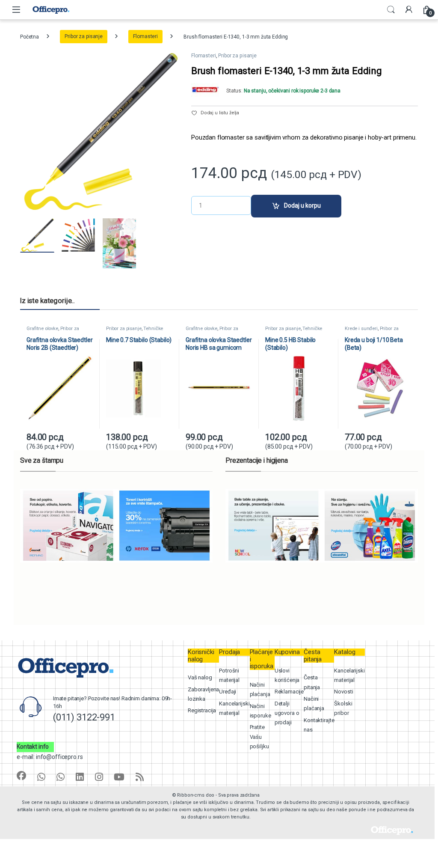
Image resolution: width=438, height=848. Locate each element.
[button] (170, 62)
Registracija (202, 710)
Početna (29, 36)
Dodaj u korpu (302, 205)
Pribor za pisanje (84, 36)
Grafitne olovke (42, 328)
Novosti (343, 691)
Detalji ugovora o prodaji (287, 713)
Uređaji (227, 691)
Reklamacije (289, 691)
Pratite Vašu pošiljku (259, 737)
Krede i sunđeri (361, 328)
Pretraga (391, 10)
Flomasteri (145, 36)
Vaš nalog (200, 677)
